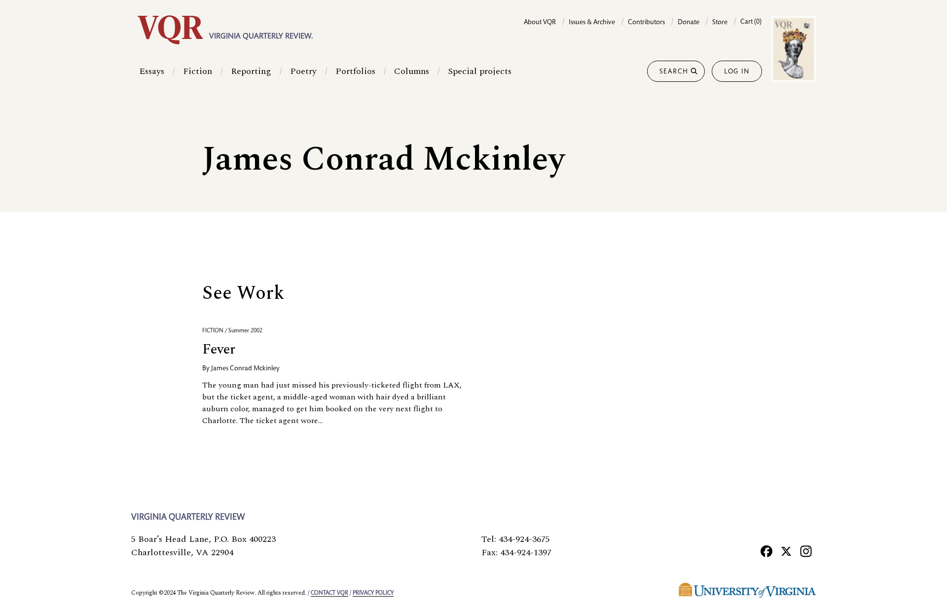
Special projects (479, 71)
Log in (737, 72)
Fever (218, 349)
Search (674, 72)
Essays (151, 71)
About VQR (540, 22)
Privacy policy (373, 593)
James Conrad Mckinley (245, 368)
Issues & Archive (592, 22)
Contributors (646, 22)
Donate (688, 22)
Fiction (197, 71)
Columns (411, 71)
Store (720, 22)
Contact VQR (329, 593)
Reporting (251, 71)
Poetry (303, 71)
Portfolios (355, 71)
